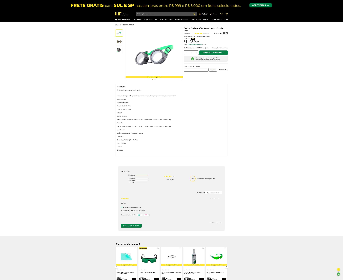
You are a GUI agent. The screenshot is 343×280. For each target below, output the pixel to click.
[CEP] (196, 68)
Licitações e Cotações (205, 14)
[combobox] (167, 14)
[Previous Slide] (116, 267)
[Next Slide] (226, 267)
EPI (120, 24)
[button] (338, 270)
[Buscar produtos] (194, 14)
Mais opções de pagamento (220, 48)
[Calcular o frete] (213, 70)
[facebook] (224, 33)
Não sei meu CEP (223, 69)
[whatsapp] (227, 33)
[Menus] (221, 14)
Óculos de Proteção (128, 24)
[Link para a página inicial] (116, 25)
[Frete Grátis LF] (171, 5)
